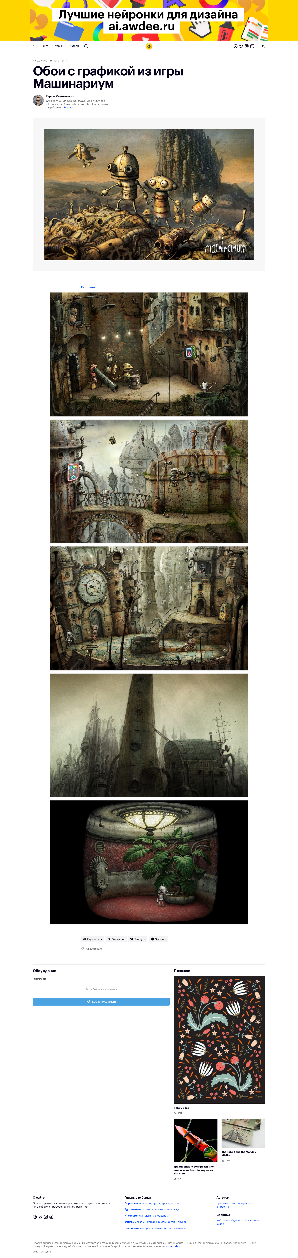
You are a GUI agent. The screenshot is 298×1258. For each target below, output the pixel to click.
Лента (44, 46)
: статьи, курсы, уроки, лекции (152, 1203)
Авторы (74, 46)
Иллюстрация (94, 949)
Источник (88, 287)
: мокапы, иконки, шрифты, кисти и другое (156, 1222)
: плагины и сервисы (146, 1215)
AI (34, 46)
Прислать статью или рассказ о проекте (234, 1205)
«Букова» (68, 107)
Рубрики (59, 46)
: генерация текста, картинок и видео (155, 1228)
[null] (92, 939)
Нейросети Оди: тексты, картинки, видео (238, 1222)
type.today (173, 1246)
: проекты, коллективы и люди (152, 1209)
